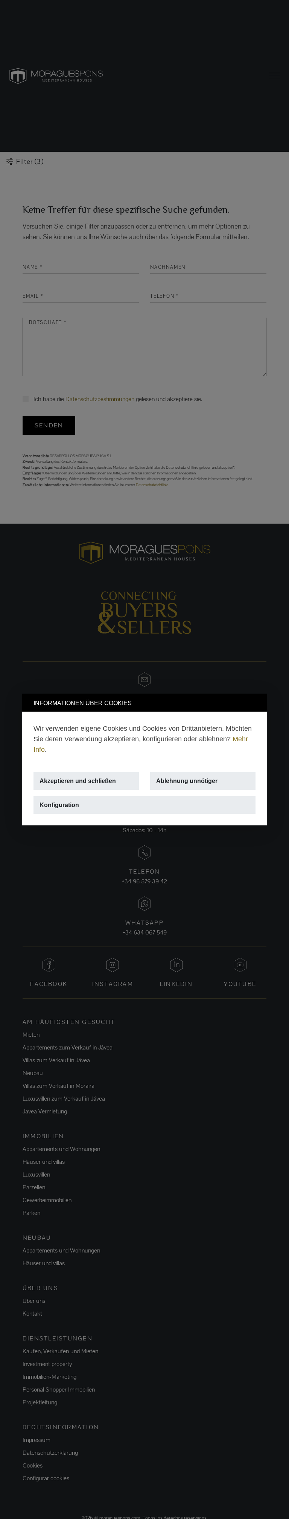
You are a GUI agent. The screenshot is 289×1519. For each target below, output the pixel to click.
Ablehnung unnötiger (187, 780)
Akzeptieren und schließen (78, 780)
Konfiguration (59, 804)
